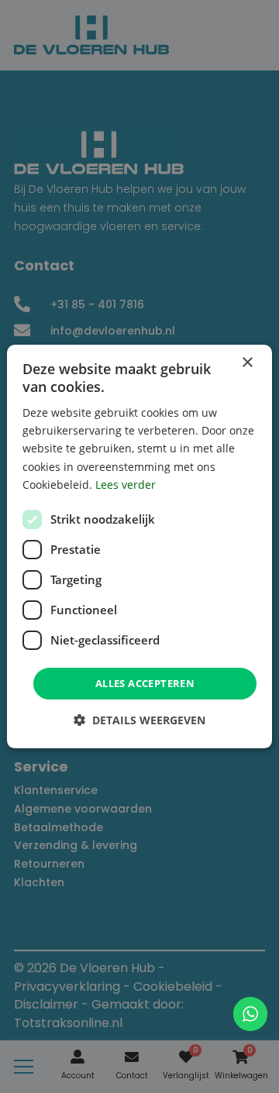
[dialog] (139, 547)
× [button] (247, 363)
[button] (139, 720)
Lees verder (125, 484)
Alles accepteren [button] (145, 683)
